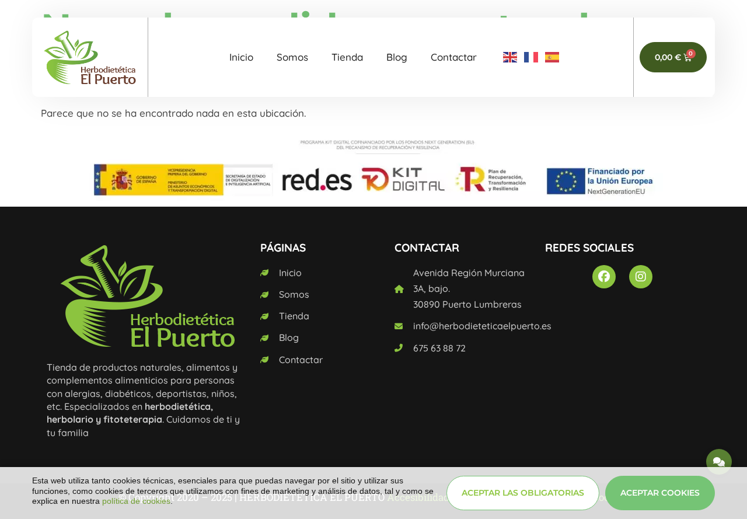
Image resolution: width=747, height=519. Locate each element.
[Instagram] (640, 276)
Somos (292, 57)
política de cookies (136, 501)
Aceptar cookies (660, 492)
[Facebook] (604, 276)
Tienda (347, 57)
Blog (396, 57)
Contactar (454, 57)
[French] (531, 57)
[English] (510, 57)
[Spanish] (552, 57)
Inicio (241, 57)
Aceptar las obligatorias (523, 492)
